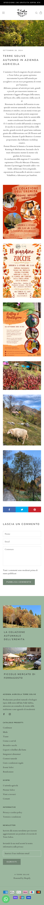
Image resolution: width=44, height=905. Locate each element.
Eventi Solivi (8, 767)
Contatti (6, 798)
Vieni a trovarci (9, 794)
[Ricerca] (36, 13)
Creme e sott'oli (9, 741)
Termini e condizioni (12, 817)
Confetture (7, 727)
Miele (5, 732)
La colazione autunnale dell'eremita (14, 636)
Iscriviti (11, 862)
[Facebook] (4, 714)
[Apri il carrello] (41, 13)
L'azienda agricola (10, 785)
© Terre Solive (22, 874)
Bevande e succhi (10, 745)
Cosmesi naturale (10, 758)
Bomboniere (8, 771)
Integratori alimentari (12, 754)
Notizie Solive (9, 790)
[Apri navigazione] (3, 13)
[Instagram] (10, 714)
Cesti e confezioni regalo (13, 763)
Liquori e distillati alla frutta (14, 749)
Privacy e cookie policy (12, 812)
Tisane (5, 736)
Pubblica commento (18, 582)
